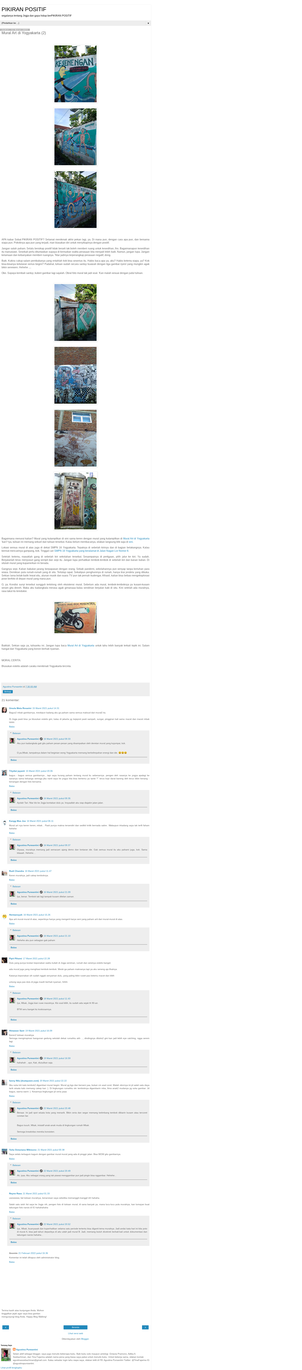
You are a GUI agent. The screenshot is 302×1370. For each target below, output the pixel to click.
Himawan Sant (16, 1030)
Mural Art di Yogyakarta (136, 538)
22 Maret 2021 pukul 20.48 (57, 1108)
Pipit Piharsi (15, 958)
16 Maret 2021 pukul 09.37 (57, 845)
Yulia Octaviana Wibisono (23, 1150)
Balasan (17, 733)
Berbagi (7, 692)
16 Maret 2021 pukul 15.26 (36, 914)
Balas (12, 726)
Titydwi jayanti (17, 771)
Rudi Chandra (16, 871)
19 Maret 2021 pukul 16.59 (57, 1058)
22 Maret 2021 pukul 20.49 (57, 1171)
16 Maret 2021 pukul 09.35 (57, 798)
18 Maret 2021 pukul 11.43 (57, 998)
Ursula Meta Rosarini (20, 708)
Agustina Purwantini (28, 739)
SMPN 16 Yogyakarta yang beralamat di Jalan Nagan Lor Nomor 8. (92, 550)
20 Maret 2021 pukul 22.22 (53, 1080)
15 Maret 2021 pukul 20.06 (39, 771)
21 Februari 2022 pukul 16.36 (33, 1253)
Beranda (75, 1327)
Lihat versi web (75, 1333)
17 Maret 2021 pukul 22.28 (36, 958)
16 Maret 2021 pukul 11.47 (38, 871)
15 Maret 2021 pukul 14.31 (45, 708)
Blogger (85, 1339)
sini (131, 542)
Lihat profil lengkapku (11, 1367)
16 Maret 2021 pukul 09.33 (57, 739)
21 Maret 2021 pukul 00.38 (51, 1150)
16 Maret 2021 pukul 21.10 (57, 936)
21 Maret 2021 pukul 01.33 (36, 1193)
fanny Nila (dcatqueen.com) (24, 1080)
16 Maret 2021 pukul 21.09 (57, 892)
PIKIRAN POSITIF (24, 9)
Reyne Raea (15, 1193)
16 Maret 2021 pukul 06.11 (40, 821)
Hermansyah (15, 914)
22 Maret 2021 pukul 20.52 (57, 1224)
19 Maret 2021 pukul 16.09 (38, 1030)
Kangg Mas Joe (17, 821)
